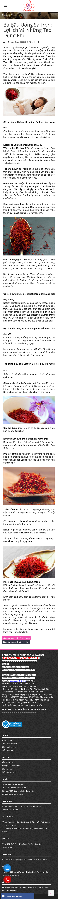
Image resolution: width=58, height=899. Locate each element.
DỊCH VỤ (5, 757)
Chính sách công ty (9, 747)
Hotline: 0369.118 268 (10, 810)
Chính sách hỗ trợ (8, 750)
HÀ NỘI (5, 779)
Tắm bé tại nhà (7, 762)
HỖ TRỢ (5, 735)
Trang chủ (6, 15)
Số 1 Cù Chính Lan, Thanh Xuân (14, 788)
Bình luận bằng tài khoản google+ (16, 642)
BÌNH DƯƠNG (7, 817)
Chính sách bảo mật (9, 744)
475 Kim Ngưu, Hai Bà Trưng (12, 794)
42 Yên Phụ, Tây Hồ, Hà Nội (12, 785)
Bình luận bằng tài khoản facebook (16, 638)
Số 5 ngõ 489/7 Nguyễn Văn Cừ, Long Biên (18, 791)
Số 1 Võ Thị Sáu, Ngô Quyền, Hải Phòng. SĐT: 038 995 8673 (24, 860)
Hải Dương (7, 801)
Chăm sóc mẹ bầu (8, 769)
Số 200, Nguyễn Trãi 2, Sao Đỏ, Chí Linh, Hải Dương (21, 807)
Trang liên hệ (7, 740)
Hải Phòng (6, 854)
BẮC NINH (6, 839)
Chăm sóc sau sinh (9, 772)
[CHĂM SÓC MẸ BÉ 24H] (29, 5)
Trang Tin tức (18, 15)
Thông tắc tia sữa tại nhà (11, 766)
